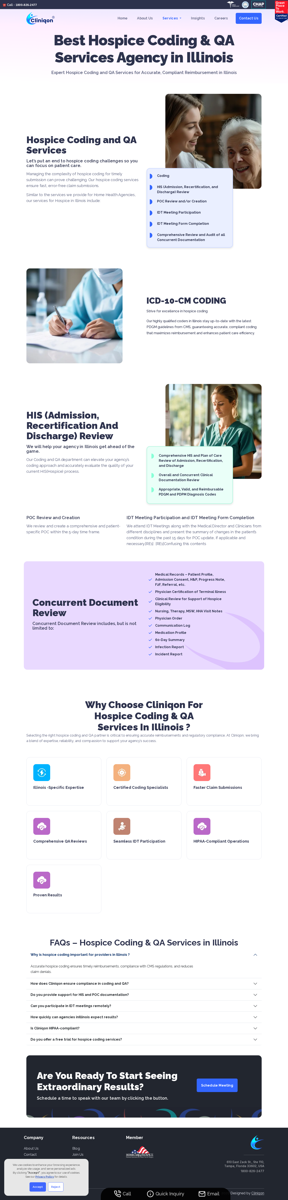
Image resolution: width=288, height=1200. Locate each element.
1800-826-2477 (26, 5)
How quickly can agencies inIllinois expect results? (74, 1017)
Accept (38, 1186)
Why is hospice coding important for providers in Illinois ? (80, 955)
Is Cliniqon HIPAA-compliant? (55, 1028)
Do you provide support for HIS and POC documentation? (80, 995)
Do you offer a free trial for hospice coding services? (76, 1039)
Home (122, 18)
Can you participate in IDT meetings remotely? (71, 1006)
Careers (221, 18)
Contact (30, 1155)
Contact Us (248, 18)
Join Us (77, 1155)
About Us (145, 18)
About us (31, 1148)
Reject (55, 1186)
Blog (76, 1148)
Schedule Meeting (217, 1085)
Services (171, 18)
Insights (198, 18)
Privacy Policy (44, 1176)
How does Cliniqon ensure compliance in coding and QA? (80, 984)
